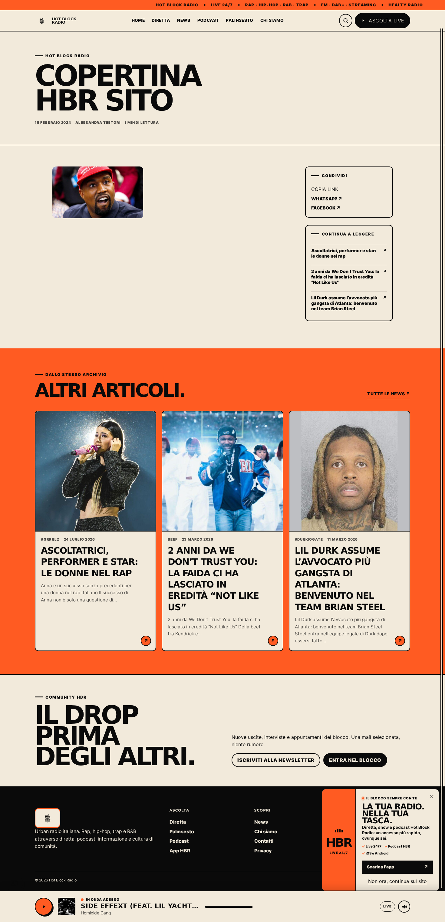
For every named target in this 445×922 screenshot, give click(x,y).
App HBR (180, 851)
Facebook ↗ (326, 207)
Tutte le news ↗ (388, 393)
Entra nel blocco (355, 760)
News (183, 20)
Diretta (161, 20)
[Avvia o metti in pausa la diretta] (43, 906)
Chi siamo (272, 20)
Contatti (263, 841)
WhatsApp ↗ (326, 198)
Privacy (263, 851)
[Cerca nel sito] (345, 20)
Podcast (208, 20)
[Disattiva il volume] (404, 907)
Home (138, 20)
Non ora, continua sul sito (397, 881)
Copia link (324, 189)
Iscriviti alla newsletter (276, 760)
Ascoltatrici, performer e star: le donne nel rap (89, 561)
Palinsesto (239, 20)
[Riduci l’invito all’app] (431, 796)
